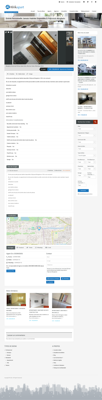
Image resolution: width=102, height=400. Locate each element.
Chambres (80, 166)
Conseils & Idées (73, 11)
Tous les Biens (41, 11)
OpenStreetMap (63, 244)
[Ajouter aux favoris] (8, 32)
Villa (8, 362)
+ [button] (8, 219)
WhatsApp (40, 247)
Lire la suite (80, 57)
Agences (56, 11)
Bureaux (9, 355)
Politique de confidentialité (59, 367)
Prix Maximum (91, 159)
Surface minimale (90, 173)
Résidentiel (8, 357)
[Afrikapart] (14, 8)
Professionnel (9, 350)
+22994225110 (16, 259)
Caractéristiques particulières (85, 194)
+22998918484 (16, 256)
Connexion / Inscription (74, 2)
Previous (5, 48)
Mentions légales (57, 360)
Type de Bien (81, 153)
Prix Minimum (81, 159)
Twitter (30, 247)
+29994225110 (18, 262)
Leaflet (57, 244)
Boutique (9, 352)
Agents (49, 11)
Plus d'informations (11, 316)
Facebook (21, 247)
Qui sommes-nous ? (58, 357)
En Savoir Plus (11, 270)
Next (64, 48)
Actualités (64, 11)
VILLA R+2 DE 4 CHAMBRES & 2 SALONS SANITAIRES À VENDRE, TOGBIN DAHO (86, 52)
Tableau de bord (85, 11)
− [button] (8, 221)
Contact (94, 11)
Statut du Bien (81, 146)
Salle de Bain (90, 166)
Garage (79, 173)
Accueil (33, 11)
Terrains (7, 365)
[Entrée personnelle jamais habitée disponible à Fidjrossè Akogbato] (39, 228)
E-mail (49, 247)
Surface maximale (81, 182)
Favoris (62, 2)
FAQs (54, 362)
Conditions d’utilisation (58, 365)
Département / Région (83, 133)
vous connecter (16, 338)
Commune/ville (82, 139)
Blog (54, 355)
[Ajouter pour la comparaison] (6, 32)
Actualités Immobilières (58, 352)
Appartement (10, 360)
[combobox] (87, 128)
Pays (79, 126)
